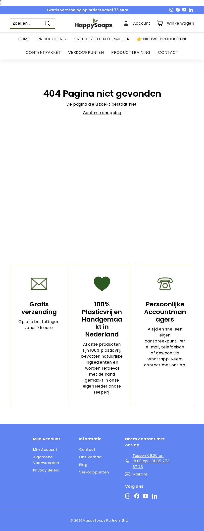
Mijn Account (45, 449)
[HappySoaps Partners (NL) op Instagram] (127, 496)
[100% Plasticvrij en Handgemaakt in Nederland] (102, 284)
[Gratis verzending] (39, 284)
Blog (83, 464)
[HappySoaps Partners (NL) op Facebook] (136, 496)
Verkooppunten (94, 472)
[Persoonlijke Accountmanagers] (165, 284)
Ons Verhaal (90, 457)
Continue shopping (102, 113)
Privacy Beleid (46, 470)
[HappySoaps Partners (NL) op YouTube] (145, 496)
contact (152, 365)
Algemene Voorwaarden (46, 459)
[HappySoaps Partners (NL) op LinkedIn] (154, 496)
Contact (87, 449)
